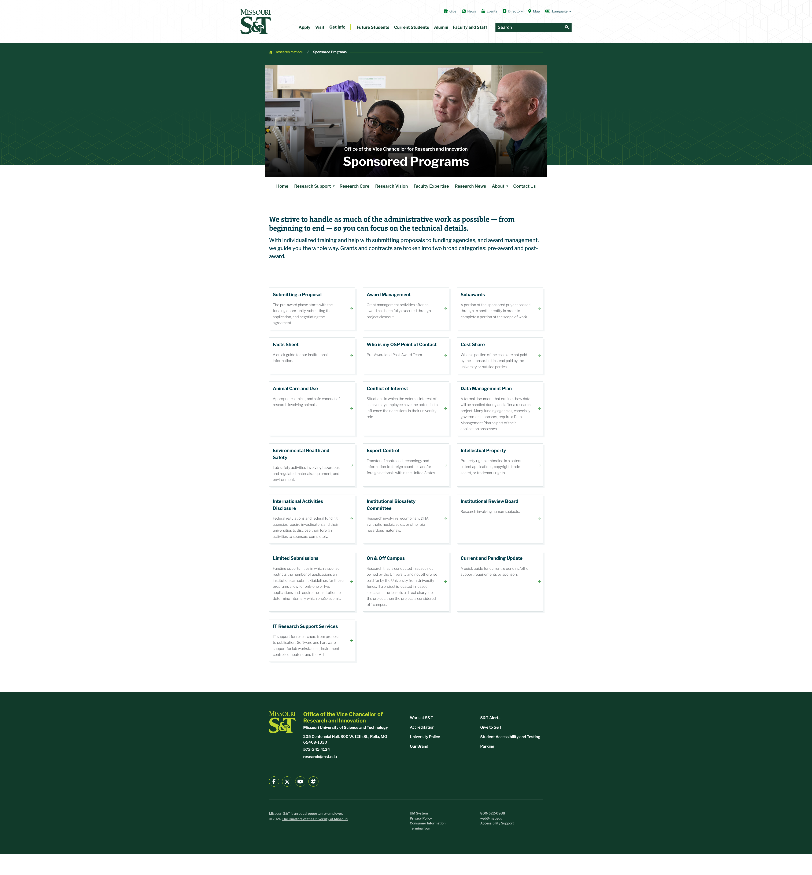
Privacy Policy (421, 818)
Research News (470, 186)
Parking (487, 746)
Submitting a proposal (312, 309)
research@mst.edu (320, 757)
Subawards (500, 309)
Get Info (337, 27)
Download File (312, 355)
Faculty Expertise (431, 186)
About (498, 186)
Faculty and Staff (470, 27)
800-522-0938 (492, 813)
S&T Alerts (490, 718)
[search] (567, 27)
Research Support (312, 186)
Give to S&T (491, 727)
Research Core (354, 186)
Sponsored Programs (330, 52)
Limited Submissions (312, 581)
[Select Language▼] (558, 11)
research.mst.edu (289, 52)
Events (492, 11)
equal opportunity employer (320, 814)
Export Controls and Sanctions (406, 465)
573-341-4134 (316, 749)
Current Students (411, 27)
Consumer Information (428, 823)
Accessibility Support (497, 823)
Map (536, 11)
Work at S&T (421, 718)
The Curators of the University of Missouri (315, 819)
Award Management (406, 309)
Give (452, 11)
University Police (425, 737)
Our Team (406, 355)
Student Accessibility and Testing (510, 737)
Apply (304, 27)
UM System (419, 813)
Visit (320, 27)
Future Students (373, 27)
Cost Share (500, 355)
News (471, 11)
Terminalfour (420, 828)
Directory (515, 11)
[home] (255, 21)
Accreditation (422, 727)
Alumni (441, 27)
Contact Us (524, 186)
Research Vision (391, 186)
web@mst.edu (491, 818)
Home (282, 186)
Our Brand (419, 746)
